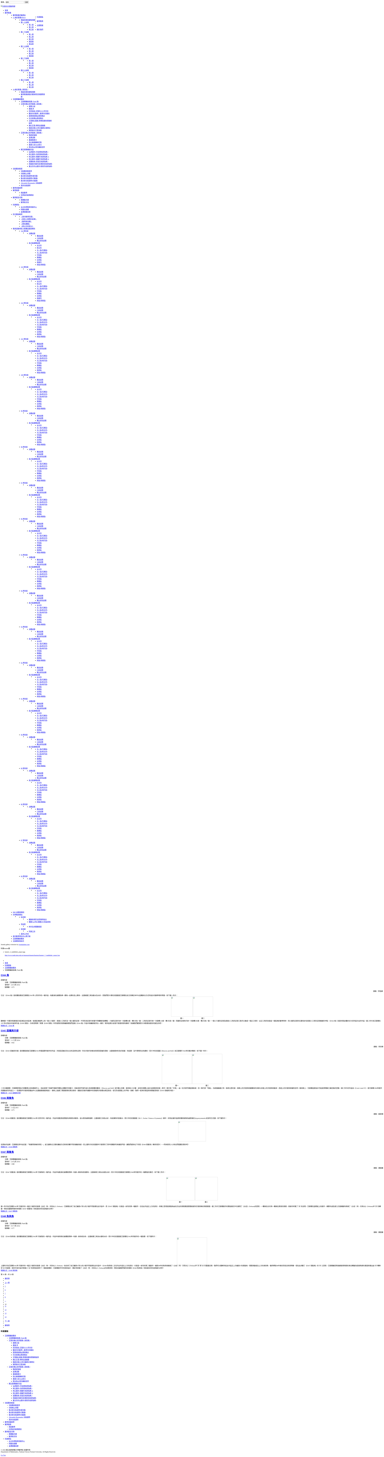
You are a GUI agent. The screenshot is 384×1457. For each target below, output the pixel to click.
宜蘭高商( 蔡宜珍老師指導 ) (22, 1395)
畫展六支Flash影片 (19, 1379)
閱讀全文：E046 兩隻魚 (9, 1147)
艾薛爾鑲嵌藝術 (10, 968)
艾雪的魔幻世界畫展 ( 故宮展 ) (19, 1340)
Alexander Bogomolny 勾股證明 (19, 1417)
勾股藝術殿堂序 (14, 1405)
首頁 (6, 963)
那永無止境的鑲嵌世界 (21, 1381)
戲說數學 (12, 1427)
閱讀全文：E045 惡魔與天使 (11, 1093)
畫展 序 (15, 1345)
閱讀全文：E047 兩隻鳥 (9, 1211)
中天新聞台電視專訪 (20, 1355)
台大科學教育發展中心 (17, 1441)
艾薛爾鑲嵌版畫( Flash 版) (18, 1338)
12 (5, 1310)
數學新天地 (13, 1436)
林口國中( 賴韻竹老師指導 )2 (23, 1393)
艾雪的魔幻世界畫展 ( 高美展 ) (19, 1367)
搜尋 (26, 2)
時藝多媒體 (13, 1443)
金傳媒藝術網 (13, 1446)
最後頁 (7, 1325)
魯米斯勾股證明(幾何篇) (17, 1410)
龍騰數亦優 (13, 1434)
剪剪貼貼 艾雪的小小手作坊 (22, 1347)
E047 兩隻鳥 (7, 1152)
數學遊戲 (8, 1424)
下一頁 (7, 1321)
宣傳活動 (16, 1371)
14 (5, 1317)
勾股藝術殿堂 (9, 1403)
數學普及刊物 (9, 1431)
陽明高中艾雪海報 (19, 1364)
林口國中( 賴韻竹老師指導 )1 (23, 1391)
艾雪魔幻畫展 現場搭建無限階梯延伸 (26, 1357)
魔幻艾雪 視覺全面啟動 (21, 1359)
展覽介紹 (16, 1343)
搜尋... (3, 2)
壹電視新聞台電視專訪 (21, 1352)
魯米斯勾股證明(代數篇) (17, 1412)
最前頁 (7, 1278)
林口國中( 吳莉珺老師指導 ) (22, 1388)
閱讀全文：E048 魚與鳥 (9, 1270)
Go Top (3, 1455)
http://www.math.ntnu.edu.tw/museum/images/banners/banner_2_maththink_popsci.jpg (32, 955)
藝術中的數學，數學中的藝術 (23, 1350)
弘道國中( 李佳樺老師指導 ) (22, 1386)
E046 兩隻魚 (7, 1098)
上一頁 (7, 1282)
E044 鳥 (5, 975)
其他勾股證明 (13, 1419)
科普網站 (8, 1439)
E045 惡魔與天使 (10, 1030)
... (5, 1301)
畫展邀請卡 (17, 1374)
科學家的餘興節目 (15, 1429)
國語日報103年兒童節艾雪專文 (23, 1362)
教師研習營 (17, 1369)
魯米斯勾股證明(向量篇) (17, 1415)
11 (5, 1306)
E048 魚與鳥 (7, 1216)
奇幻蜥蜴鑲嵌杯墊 (19, 1376)
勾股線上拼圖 (13, 1407)
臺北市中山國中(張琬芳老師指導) (24, 1400)
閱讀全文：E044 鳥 (7, 1026)
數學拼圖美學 (9, 1422)
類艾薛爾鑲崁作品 (15, 1383)
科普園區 (8, 965)
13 (5, 1313)
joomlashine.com (24, 944)
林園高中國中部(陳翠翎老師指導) (24, 1398)
